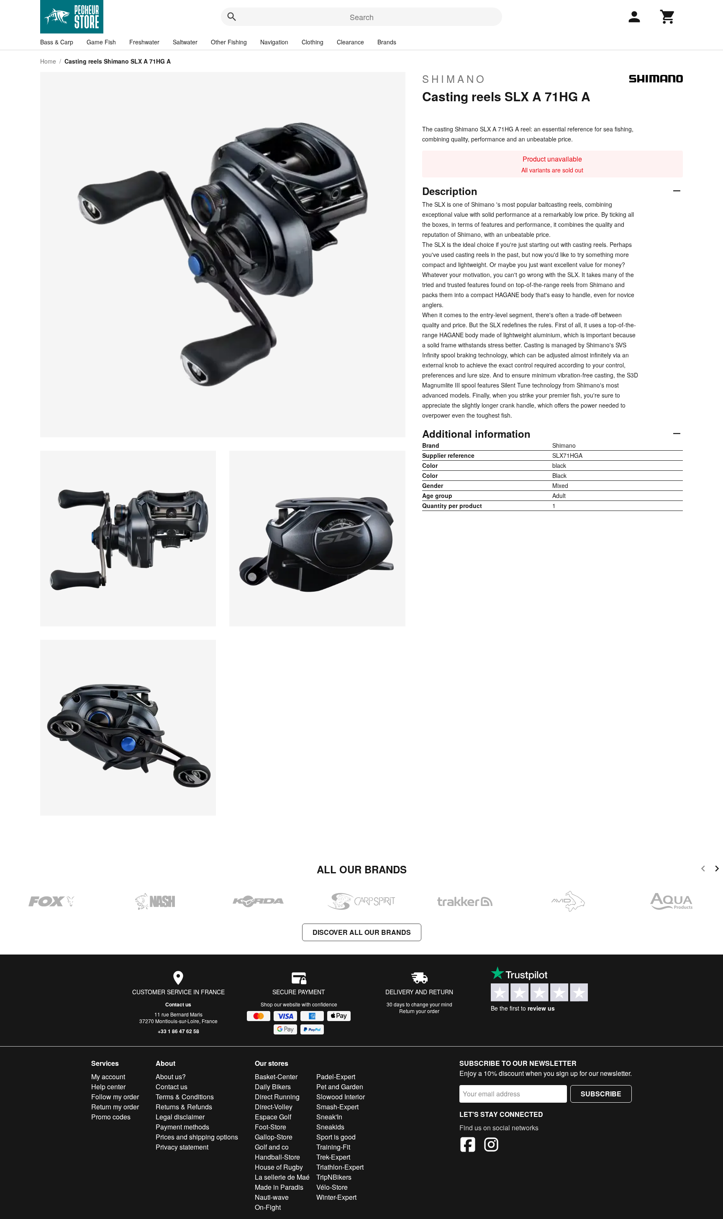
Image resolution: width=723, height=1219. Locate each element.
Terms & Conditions (185, 1096)
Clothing (312, 42)
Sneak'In (329, 1116)
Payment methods (182, 1127)
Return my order (115, 1106)
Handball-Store (277, 1157)
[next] (717, 869)
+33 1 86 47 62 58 (178, 1031)
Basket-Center (276, 1076)
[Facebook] (467, 1145)
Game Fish (101, 42)
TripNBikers (333, 1177)
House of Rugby (279, 1167)
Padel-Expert (335, 1076)
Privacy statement (182, 1147)
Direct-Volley (273, 1106)
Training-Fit (333, 1147)
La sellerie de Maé (282, 1177)
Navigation (274, 42)
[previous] (703, 869)
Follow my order (115, 1096)
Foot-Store (270, 1127)
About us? (171, 1076)
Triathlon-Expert (340, 1167)
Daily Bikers (273, 1086)
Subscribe (601, 1093)
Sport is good (336, 1137)
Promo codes (111, 1116)
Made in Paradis (279, 1187)
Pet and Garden (339, 1086)
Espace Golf (273, 1116)
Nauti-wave (272, 1197)
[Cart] (667, 16)
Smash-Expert (337, 1106)
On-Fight (268, 1207)
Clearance (350, 42)
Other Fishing (229, 42)
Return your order (419, 1010)
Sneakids (330, 1127)
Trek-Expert (333, 1157)
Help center (108, 1086)
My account (108, 1076)
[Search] (232, 17)
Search (362, 16)
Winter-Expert (336, 1197)
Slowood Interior (340, 1096)
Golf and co (272, 1147)
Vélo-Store (332, 1187)
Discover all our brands (362, 932)
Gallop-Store (273, 1137)
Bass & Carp (56, 42)
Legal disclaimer (180, 1116)
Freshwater (144, 42)
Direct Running (277, 1096)
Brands (386, 42)
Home (48, 61)
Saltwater (185, 42)
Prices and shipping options (197, 1137)
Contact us (178, 1004)
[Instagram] (491, 1145)
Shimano (454, 78)
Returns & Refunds (184, 1106)
